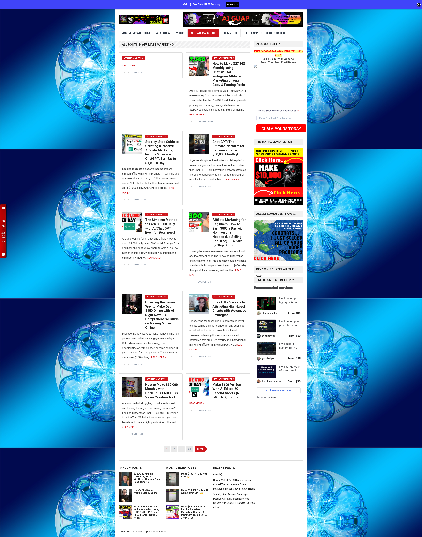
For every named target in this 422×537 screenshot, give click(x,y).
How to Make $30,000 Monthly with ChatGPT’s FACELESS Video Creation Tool (161, 391)
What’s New (163, 33)
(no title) (217, 474)
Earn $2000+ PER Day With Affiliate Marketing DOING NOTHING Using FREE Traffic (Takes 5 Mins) (146, 512)
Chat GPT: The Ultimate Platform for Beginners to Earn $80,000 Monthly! (228, 148)
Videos (180, 33)
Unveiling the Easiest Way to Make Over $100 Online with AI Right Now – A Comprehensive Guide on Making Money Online (162, 315)
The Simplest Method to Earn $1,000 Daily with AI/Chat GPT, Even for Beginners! (161, 226)
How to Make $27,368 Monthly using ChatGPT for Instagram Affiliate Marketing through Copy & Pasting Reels (228, 74)
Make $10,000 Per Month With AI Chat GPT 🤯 (194, 491)
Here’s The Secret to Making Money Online (145, 491)
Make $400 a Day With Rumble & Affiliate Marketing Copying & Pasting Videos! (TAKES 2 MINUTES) (194, 512)
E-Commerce (229, 33)
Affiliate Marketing (203, 33)
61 (189, 449)
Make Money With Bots (136, 33)
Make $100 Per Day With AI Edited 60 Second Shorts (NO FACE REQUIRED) (227, 391)
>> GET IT (232, 4)
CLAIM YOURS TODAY (281, 128)
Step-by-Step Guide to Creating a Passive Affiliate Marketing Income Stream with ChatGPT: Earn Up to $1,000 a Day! (162, 152)
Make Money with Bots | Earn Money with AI (144, 531)
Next (200, 449)
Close (418, 4)
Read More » (129, 65)
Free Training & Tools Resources (264, 33)
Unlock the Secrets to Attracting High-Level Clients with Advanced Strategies (229, 308)
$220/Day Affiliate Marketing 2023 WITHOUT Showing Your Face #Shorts (147, 477)
